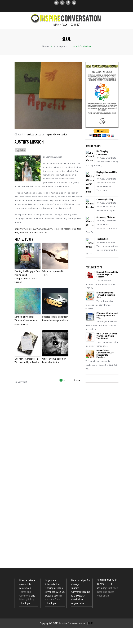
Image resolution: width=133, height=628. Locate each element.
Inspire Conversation (56, 134)
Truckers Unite (102, 238)
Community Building (104, 199)
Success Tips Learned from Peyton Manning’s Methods (55, 318)
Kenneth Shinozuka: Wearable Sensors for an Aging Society (26, 320)
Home (45, 46)
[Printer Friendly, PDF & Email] (20, 150)
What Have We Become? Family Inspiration (54, 360)
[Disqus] (48, 434)
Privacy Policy (26, 599)
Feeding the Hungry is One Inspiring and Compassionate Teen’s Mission (27, 276)
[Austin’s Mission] (48, 96)
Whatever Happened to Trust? (53, 273)
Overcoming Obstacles (105, 217)
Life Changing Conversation (102, 153)
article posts (61, 46)
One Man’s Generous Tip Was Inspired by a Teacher (27, 360)
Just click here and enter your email (107, 591)
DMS (90, 623)
